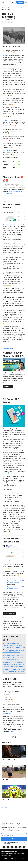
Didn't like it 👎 (9, 701)
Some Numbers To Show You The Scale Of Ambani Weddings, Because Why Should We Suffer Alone (13, 657)
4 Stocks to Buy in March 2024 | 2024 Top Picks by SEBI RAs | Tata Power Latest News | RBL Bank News (14, 645)
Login (13, 2)
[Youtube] (12, 847)
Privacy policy (9, 853)
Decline (23, 858)
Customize (14, 858)
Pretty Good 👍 (9, 699)
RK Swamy (6, 429)
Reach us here (7, 713)
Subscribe (20, 2)
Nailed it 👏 (8, 698)
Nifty (4, 55)
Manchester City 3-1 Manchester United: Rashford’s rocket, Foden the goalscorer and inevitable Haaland (13, 664)
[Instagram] (20, 847)
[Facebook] (16, 847)
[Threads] (24, 847)
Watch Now (7, 387)
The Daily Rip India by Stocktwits (9, 7)
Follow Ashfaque (9, 613)
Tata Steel (6, 120)
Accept (5, 858)
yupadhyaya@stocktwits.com (12, 688)
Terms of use (19, 853)
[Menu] (26, 2)
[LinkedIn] (8, 847)
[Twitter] (4, 847)
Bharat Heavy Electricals (10, 225)
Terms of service (6, 843)
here (11, 731)
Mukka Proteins (7, 150)
